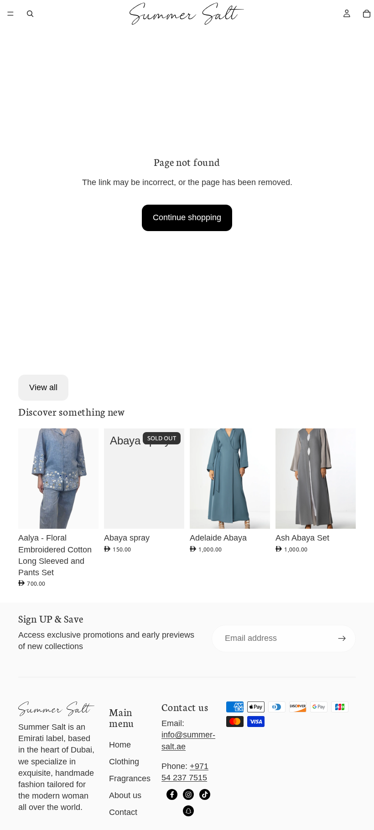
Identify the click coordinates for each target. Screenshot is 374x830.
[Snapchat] (188, 810)
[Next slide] (88, 479)
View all (43, 387)
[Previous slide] (28, 479)
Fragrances (130, 778)
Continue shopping (187, 217)
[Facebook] (171, 794)
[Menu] (10, 13)
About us (125, 795)
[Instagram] (188, 794)
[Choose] (84, 515)
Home (120, 744)
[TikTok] (204, 794)
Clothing (124, 761)
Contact (123, 812)
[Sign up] (342, 638)
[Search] (30, 14)
